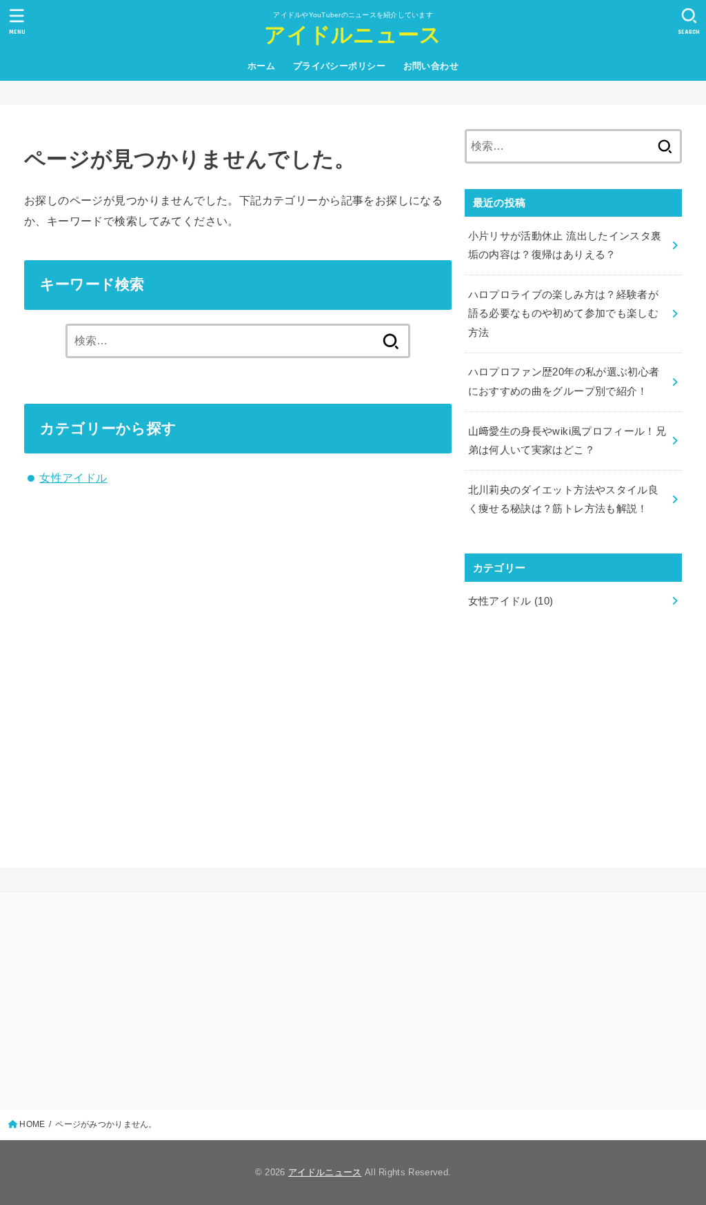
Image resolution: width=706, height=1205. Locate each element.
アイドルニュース (352, 35)
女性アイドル (73, 477)
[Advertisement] (573, 732)
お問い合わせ (430, 66)
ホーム (261, 66)
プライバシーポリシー (339, 66)
